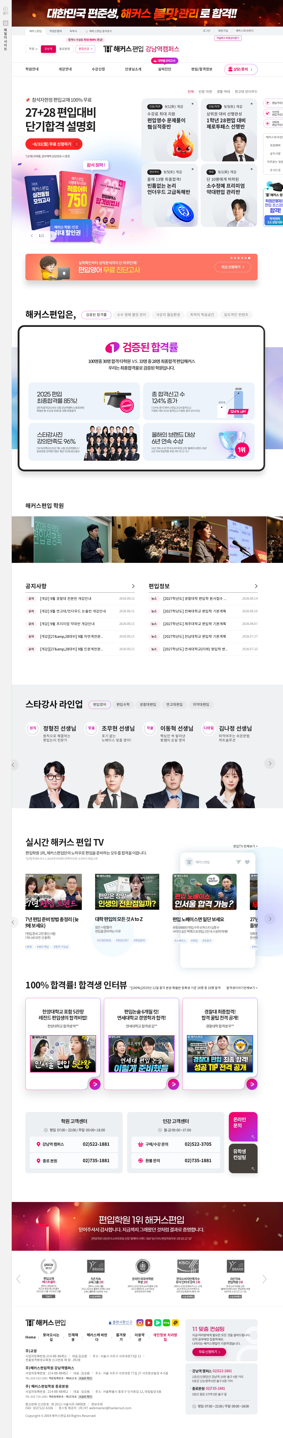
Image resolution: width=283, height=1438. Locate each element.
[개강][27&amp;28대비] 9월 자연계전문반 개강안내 (73, 637)
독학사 (73, 31)
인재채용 (73, 1337)
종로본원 (64, 49)
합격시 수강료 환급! (85, 39)
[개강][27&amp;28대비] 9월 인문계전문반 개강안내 (73, 649)
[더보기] (133, 586)
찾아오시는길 (51, 1337)
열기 (5, 31)
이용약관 (140, 1337)
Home (30, 1337)
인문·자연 (205, 92)
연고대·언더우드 (246, 92)
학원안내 (32, 69)
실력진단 (164, 69)
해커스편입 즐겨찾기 (100, 31)
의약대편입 (201, 705)
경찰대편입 (148, 705)
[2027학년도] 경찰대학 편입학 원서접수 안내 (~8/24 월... (196, 599)
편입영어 (99, 705)
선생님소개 (133, 69)
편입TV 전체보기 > (245, 846)
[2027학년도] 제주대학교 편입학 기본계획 (194, 624)
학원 (31, 49)
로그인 (206, 30)
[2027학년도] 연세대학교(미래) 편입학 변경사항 (196, 649)
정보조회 (97, 1404)
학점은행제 (56, 31)
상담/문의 (240, 69)
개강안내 (65, 69)
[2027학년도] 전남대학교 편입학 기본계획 (194, 637)
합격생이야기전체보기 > (242, 988)
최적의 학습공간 (202, 315)
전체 (191, 92)
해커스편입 (35, 31)
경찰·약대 (223, 92)
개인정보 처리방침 (165, 1337)
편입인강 (84, 49)
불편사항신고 (122, 1322)
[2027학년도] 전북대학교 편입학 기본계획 (194, 611)
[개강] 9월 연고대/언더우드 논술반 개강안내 (73, 611)
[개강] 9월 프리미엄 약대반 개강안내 (67, 624)
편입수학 (123, 705)
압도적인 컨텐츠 (236, 315)
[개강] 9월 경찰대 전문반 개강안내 (65, 599)
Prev (34, 235)
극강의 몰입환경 (168, 315)
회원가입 (223, 30)
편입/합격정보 (201, 69)
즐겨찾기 (121, 1337)
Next (49, 235)
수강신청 (98, 69)
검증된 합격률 (96, 315)
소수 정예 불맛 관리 (131, 315)
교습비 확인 (85, 1378)
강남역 (48, 49)
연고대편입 (174, 705)
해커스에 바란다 (245, 30)
